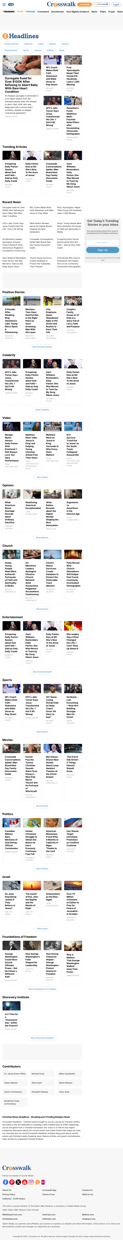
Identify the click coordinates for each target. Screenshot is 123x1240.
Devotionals (57, 11)
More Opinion (42, 537)
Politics (50, 50)
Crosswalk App (49, 1190)
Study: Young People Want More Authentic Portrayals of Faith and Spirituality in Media (69, 227)
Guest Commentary (13, 1092)
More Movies (42, 806)
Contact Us (87, 1190)
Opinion (52, 44)
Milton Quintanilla (67, 1073)
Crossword (43, 11)
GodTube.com (48, 1214)
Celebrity (28, 44)
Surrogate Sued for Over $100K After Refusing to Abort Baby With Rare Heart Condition (13, 211)
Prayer (111, 11)
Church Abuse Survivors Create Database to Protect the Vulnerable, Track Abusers (41, 262)
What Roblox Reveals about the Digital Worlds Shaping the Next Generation (41, 227)
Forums (30, 11)
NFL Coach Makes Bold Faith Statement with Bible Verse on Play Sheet (42, 210)
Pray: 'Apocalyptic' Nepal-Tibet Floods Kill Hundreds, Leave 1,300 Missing (69, 210)
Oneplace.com (88, 1219)
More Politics (42, 868)
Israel (61, 50)
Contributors (11, 1066)
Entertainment (11, 50)
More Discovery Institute (42, 1038)
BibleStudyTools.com (12, 1214)
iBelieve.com (88, 1214)
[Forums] (37, 1182)
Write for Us (87, 1194)
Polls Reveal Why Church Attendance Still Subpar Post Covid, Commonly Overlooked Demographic (69, 262)
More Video (42, 477)
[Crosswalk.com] (61, 4)
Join (84, 4)
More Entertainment (42, 672)
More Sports (42, 732)
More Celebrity (42, 409)
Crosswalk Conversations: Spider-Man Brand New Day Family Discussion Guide (41, 243)
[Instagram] (31, 1182)
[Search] (11, 4)
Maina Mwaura (65, 1083)
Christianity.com (10, 1219)
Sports (26, 50)
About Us (6, 1190)
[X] (18, 1182)
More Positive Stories (42, 347)
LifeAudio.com (49, 1219)
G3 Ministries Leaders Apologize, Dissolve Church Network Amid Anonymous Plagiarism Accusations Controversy (13, 245)
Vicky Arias (64, 1092)
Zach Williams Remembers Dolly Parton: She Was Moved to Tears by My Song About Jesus (14, 262)
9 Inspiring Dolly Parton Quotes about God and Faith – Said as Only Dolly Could (68, 243)
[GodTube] (43, 1182)
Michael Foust (38, 1073)
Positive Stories (11, 44)
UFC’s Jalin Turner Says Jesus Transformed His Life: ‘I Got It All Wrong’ (13, 226)
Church (65, 44)
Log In (116, 4)
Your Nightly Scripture (77, 11)
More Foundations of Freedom (42, 989)
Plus (20, 11)
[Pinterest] (12, 1182)
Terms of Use (48, 1194)
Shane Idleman (11, 1083)
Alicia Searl (37, 1083)
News (94, 11)
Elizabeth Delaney (40, 1092)
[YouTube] (24, 1182)
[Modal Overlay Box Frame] (103, 240)
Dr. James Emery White (14, 1073)
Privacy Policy (8, 1194)
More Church (42, 609)
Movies (38, 50)
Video (103, 11)
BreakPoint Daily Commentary (11, 1102)
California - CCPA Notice (13, 1198)
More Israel (42, 928)
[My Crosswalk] (101, 5)
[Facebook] (5, 1182)
